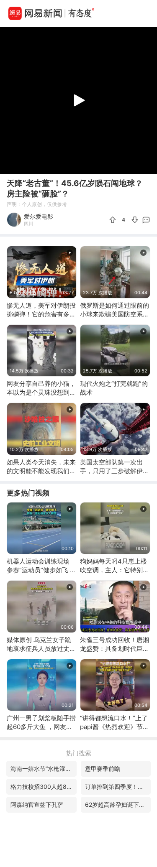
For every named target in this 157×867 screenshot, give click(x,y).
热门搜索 (78, 753)
